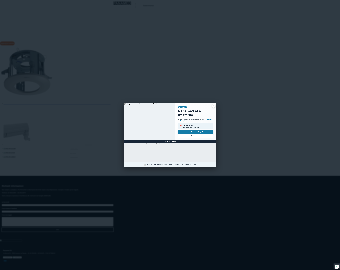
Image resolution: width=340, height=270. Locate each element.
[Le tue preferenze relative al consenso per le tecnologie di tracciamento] (337, 267)
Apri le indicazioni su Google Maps (195, 132)
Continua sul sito (195, 136)
